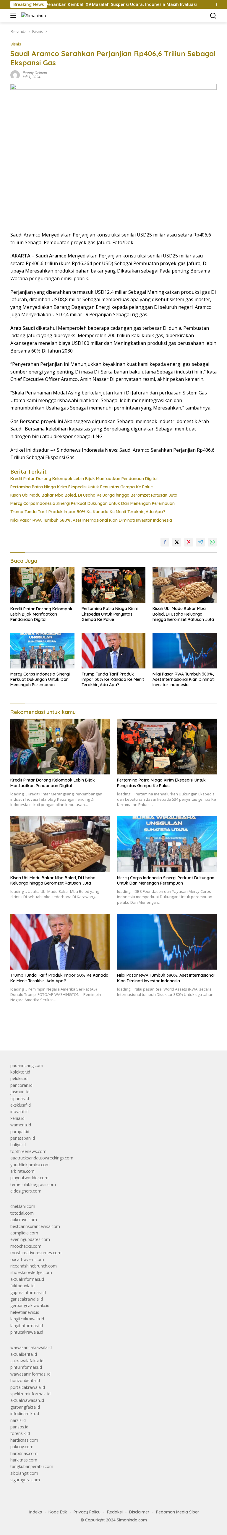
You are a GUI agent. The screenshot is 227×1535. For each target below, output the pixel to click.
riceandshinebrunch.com (33, 1266)
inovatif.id (19, 1111)
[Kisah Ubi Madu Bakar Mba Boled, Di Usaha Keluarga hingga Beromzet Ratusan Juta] (185, 585)
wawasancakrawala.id (31, 1347)
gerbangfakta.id (25, 1407)
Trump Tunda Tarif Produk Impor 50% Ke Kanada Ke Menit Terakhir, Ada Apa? (87, 511)
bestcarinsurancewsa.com (35, 1226)
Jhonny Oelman (35, 72)
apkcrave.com (23, 1219)
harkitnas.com (23, 1460)
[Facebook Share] (164, 542)
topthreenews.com (28, 1151)
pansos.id (19, 1427)
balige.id (18, 1144)
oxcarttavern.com (27, 1259)
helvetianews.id (24, 1312)
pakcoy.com (21, 1446)
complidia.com (24, 1233)
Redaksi (115, 1512)
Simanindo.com (132, 1520)
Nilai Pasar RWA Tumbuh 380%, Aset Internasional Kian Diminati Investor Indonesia (91, 520)
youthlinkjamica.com (30, 1164)
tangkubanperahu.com (31, 1466)
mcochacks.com (25, 1246)
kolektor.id (20, 1072)
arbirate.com (22, 1171)
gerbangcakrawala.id (29, 1305)
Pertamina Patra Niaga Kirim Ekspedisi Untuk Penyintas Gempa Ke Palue (81, 487)
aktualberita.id (23, 1354)
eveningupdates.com (30, 1239)
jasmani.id (20, 1091)
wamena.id (20, 1125)
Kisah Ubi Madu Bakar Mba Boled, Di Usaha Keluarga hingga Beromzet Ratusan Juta (93, 495)
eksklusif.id (20, 1105)
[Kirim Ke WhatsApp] (212, 542)
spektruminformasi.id (30, 1394)
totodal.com (22, 1213)
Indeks (35, 1512)
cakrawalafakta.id (26, 1360)
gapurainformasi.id (28, 1292)
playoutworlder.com (29, 1177)
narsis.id (18, 1420)
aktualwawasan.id (27, 1400)
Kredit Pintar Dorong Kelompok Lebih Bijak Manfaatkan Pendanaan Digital (84, 478)
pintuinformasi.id (26, 1367)
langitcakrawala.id (27, 1319)
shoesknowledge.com (31, 1272)
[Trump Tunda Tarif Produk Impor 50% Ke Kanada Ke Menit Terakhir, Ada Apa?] (114, 650)
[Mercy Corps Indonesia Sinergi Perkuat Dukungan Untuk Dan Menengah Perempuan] (42, 650)
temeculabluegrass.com (33, 1184)
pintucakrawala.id (26, 1332)
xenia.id (17, 1118)
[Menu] (14, 16)
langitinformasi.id (26, 1325)
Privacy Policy (87, 1512)
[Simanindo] (33, 15)
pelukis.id (18, 1078)
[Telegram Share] (200, 542)
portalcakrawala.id (27, 1387)
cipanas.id (19, 1098)
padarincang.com (26, 1065)
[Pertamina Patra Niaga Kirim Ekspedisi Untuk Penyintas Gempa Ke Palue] (114, 585)
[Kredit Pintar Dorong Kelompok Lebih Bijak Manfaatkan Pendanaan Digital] (42, 585)
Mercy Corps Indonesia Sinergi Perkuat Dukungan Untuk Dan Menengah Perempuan (92, 503)
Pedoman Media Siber (177, 1512)
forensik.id (20, 1433)
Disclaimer (139, 1512)
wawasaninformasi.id (30, 1374)
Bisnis (15, 44)
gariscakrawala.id (26, 1299)
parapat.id (19, 1131)
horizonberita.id (25, 1380)
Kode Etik (57, 1512)
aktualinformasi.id (27, 1279)
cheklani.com (22, 1206)
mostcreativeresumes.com (35, 1252)
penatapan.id (22, 1138)
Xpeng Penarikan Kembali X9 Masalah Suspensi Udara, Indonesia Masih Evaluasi (87, 4)
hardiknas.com (24, 1440)
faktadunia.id (22, 1285)
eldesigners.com (25, 1191)
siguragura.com (25, 1479)
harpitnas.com (24, 1453)
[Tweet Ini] (176, 542)
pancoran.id (21, 1085)
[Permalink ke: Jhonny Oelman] (15, 74)
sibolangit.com (24, 1473)
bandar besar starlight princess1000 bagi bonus (55, 1032)
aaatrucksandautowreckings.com (41, 1158)
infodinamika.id (24, 1413)
